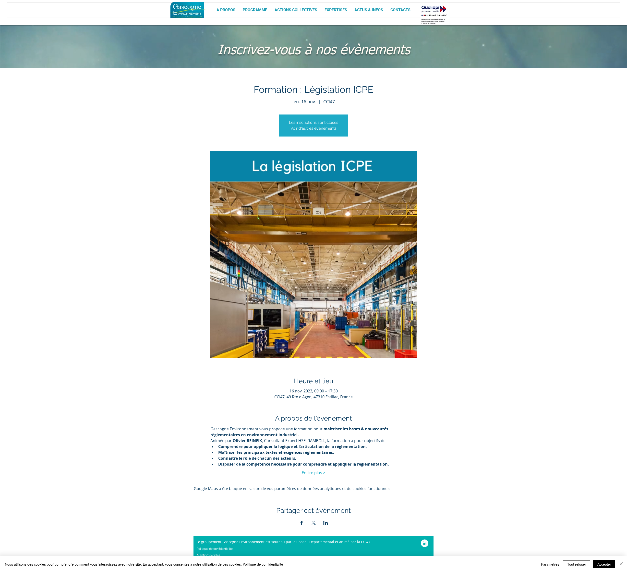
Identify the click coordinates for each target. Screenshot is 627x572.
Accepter (604, 564)
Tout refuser (576, 564)
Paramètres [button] (550, 564)
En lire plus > (313, 472)
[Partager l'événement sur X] (313, 523)
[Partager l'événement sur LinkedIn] (325, 523)
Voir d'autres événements (313, 128)
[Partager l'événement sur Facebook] (301, 523)
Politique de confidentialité (263, 564)
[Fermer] (621, 564)
